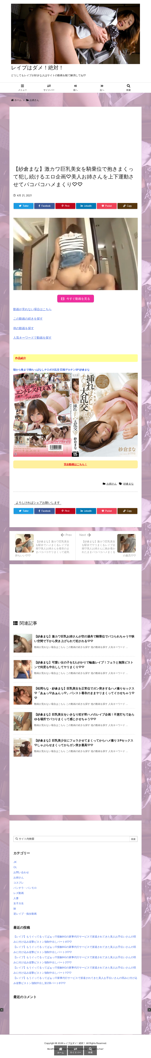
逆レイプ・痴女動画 (25, 913)
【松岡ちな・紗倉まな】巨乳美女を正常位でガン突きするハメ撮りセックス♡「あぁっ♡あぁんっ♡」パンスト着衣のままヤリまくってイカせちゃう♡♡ (84, 693)
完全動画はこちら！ (75, 464)
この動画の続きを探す (28, 318)
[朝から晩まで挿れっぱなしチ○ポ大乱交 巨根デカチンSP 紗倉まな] (75, 414)
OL (15, 867)
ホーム (18, 100)
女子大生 (18, 903)
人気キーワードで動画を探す (32, 337)
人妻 (16, 898)
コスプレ (18, 882)
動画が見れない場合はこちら (32, 309)
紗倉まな (128, 483)
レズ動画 (18, 892)
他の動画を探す (23, 328)
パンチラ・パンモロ (25, 887)
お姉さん (34, 100)
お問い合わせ (21, 872)
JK (15, 861)
